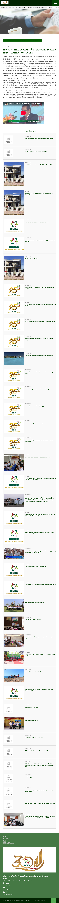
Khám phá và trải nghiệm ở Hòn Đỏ (33, 671)
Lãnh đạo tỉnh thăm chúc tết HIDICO (33, 619)
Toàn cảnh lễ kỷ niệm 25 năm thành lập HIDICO (35, 423)
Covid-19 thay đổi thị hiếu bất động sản (34, 737)
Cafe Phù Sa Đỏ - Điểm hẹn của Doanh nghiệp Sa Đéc (37, 750)
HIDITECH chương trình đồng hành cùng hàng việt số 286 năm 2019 (40, 584)
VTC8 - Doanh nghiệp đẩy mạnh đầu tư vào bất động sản (38, 389)
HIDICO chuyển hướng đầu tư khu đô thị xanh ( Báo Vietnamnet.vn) (40, 321)
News (9, 40)
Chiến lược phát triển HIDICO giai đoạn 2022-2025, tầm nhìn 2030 (40, 803)
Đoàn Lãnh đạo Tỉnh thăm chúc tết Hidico (34, 602)
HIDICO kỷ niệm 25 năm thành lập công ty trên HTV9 (37, 406)
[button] (55, 3)
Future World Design (41, 900)
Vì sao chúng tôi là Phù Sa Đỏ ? (32, 707)
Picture (22, 40)
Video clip (36, 40)
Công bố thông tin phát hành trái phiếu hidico (35, 566)
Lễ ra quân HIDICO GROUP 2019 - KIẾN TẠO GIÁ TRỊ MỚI (38, 457)
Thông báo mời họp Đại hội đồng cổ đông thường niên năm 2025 (39, 138)
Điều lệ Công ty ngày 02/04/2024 (32, 777)
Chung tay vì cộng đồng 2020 (31, 720)
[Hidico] (4, 2)
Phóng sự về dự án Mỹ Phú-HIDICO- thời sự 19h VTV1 (37, 222)
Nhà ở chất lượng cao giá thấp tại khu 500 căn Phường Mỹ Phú (39, 164)
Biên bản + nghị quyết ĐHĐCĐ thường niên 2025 (36, 151)
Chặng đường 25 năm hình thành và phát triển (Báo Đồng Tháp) (39, 355)
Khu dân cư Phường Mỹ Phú (31, 258)
